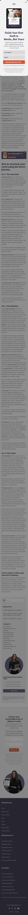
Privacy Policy (18, 72)
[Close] (26, 2)
